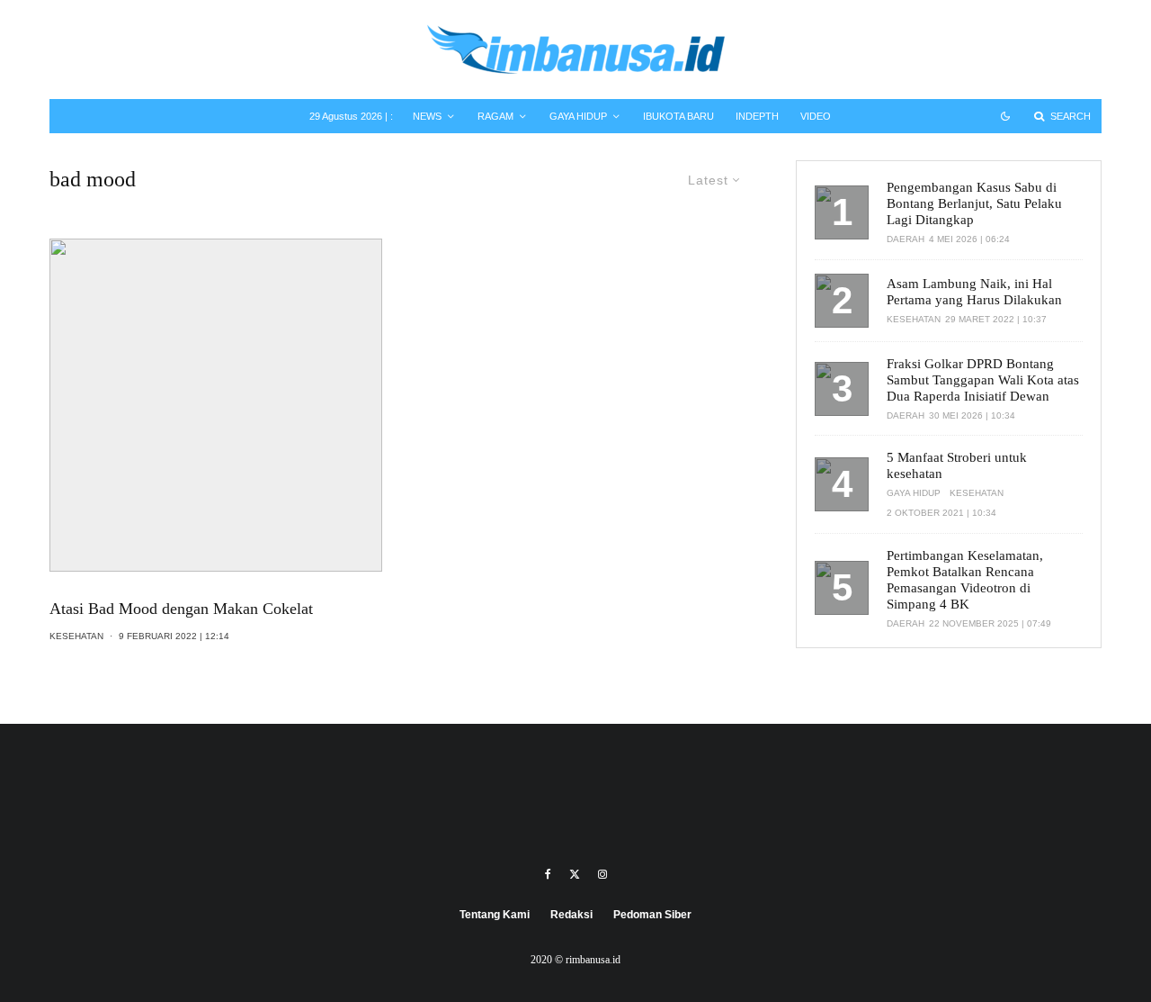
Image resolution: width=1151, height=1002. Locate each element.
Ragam (495, 116)
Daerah (905, 239)
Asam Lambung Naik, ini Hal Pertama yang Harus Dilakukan (974, 291)
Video (815, 116)
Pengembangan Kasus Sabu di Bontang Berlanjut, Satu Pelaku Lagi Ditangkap (974, 203)
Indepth (757, 116)
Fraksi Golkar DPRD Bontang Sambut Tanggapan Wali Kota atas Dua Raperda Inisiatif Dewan (983, 380)
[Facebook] (548, 874)
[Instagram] (602, 874)
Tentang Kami (495, 914)
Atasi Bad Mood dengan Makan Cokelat (181, 609)
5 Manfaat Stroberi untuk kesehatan (957, 465)
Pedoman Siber (652, 914)
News (427, 116)
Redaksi (571, 914)
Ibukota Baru (678, 116)
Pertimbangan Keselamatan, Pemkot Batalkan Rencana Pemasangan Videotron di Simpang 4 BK (965, 579)
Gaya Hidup (578, 116)
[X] (574, 874)
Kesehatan (76, 636)
